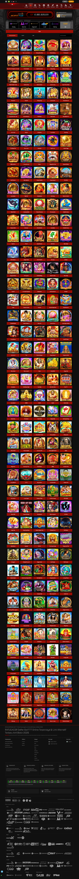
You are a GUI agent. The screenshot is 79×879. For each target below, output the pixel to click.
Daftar (71, 1)
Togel (35, 748)
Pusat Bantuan (7, 745)
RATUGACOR (7, 735)
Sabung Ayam (36, 760)
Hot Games (36, 741)
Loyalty (23, 743)
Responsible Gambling (9, 743)
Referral (23, 745)
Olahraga (35, 750)
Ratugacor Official (53, 741)
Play (21, 16)
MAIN (27, 379)
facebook (69, 741)
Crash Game (36, 752)
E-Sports (35, 758)
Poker (35, 756)
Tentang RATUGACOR (8, 741)
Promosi (23, 741)
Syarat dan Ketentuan (8, 747)
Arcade (35, 754)
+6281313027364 (53, 743)
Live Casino (36, 745)
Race (35, 747)
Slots (35, 743)
